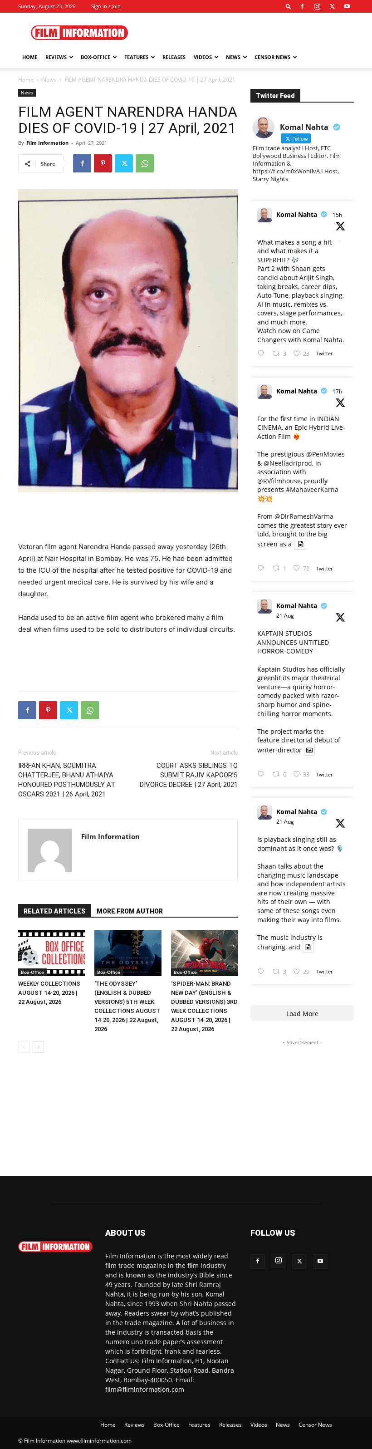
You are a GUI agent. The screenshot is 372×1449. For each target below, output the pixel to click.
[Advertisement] (247, 32)
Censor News (272, 57)
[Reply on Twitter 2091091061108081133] (262, 568)
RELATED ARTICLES (55, 911)
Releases (174, 57)
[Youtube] (347, 6)
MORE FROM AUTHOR (130, 911)
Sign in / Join (106, 6)
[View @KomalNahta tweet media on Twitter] (300, 544)
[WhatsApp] (145, 163)
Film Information (47, 142)
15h (337, 215)
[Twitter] (332, 6)
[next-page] (38, 1047)
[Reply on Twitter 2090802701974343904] (262, 774)
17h (337, 391)
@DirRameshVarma (303, 516)
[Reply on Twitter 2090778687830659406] (262, 971)
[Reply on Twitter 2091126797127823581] (262, 353)
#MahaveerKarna (312, 489)
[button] (288, 6)
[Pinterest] (103, 163)
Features (136, 57)
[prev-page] (23, 1047)
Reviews (56, 57)
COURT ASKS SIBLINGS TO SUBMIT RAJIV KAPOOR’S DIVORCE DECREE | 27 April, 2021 (189, 775)
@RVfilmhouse (279, 480)
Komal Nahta (296, 214)
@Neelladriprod (288, 463)
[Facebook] (302, 6)
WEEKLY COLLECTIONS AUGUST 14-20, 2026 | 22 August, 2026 (49, 992)
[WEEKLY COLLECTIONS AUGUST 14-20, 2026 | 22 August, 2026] (51, 953)
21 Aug (285, 615)
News (233, 57)
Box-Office (32, 972)
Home (29, 57)
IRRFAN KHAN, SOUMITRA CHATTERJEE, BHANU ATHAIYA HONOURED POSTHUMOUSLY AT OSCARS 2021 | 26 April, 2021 (66, 779)
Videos (203, 57)
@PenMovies (325, 454)
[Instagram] (317, 6)
